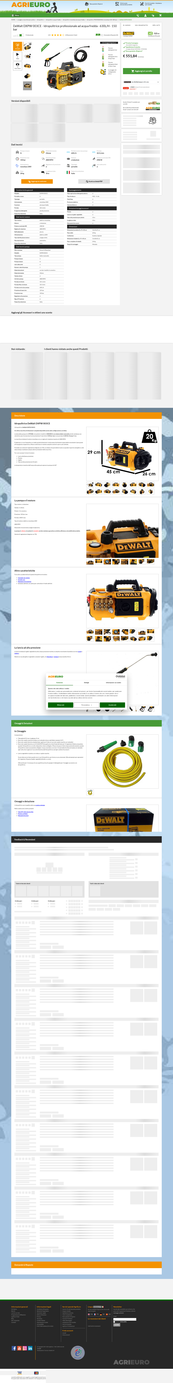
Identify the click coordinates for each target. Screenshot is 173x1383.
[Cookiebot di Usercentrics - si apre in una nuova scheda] (117, 676)
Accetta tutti (112, 705)
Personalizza (85, 705)
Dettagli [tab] (86, 682)
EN (91, 1314)
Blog (12, 1318)
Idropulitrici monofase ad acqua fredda (74, 19)
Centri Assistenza (67, 1315)
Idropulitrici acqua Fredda (53, 19)
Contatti (13, 1322)
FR (97, 1314)
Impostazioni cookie (42, 1322)
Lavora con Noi (15, 1313)
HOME (13, 19)
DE (103, 1314)
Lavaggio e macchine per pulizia (26, 19)
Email (114, 1316)
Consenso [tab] (59, 682)
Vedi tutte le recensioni (94, 1326)
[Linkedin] (30, 1353)
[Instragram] (24, 1353)
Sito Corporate (15, 1320)
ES (109, 1314)
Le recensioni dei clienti (97, 1319)
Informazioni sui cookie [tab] (113, 682)
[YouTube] (19, 1353)
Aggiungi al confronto (38, 181)
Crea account (66, 1335)
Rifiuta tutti (60, 705)
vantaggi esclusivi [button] (118, 1313)
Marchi (13, 1311)
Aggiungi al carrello (143, 71)
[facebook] (14, 1353)
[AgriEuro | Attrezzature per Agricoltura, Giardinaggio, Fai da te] (35, 4)
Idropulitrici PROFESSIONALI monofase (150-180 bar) (102, 19)
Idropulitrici (40, 19)
